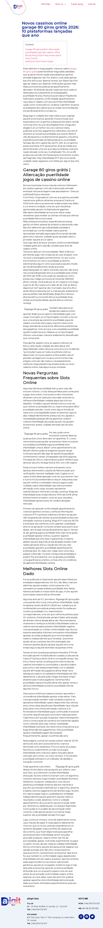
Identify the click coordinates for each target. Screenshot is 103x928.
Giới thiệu (45, 4)
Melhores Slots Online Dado (39, 61)
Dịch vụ (59, 4)
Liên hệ (91, 4)
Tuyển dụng (77, 4)
